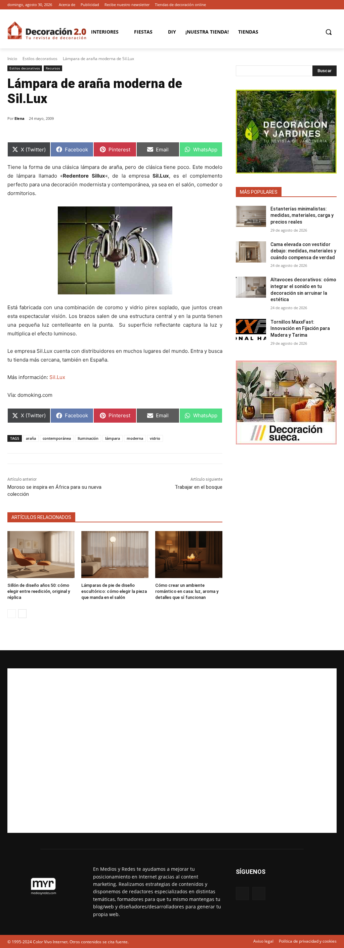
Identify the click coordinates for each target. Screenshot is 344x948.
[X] (333, 5)
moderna (135, 438)
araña (31, 438)
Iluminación (88, 438)
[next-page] (22, 613)
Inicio (12, 58)
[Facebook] (323, 5)
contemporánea (57, 438)
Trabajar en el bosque (198, 487)
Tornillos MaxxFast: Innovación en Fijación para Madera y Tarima (300, 328)
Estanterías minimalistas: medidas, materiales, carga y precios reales (302, 215)
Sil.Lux (56, 377)
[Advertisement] (172, 750)
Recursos (53, 68)
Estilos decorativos (40, 58)
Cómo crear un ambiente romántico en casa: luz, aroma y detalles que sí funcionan (186, 591)
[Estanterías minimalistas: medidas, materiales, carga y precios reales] (251, 216)
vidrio (155, 438)
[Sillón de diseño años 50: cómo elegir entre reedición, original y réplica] (41, 554)
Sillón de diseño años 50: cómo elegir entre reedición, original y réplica (38, 591)
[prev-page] (11, 613)
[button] (328, 32)
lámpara (112, 438)
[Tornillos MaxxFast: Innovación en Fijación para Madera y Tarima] (251, 329)
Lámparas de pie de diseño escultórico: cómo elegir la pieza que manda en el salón (114, 591)
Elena (19, 118)
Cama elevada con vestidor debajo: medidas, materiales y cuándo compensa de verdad (303, 251)
